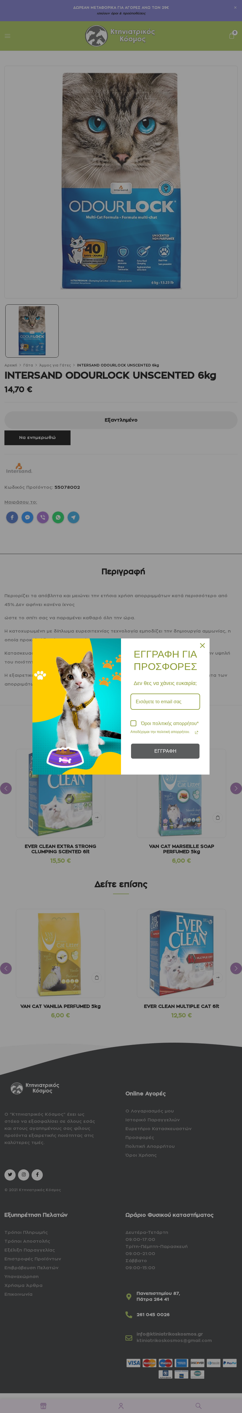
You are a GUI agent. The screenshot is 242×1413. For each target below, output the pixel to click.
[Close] (202, 645)
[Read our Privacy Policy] (196, 732)
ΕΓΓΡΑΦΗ (165, 751)
